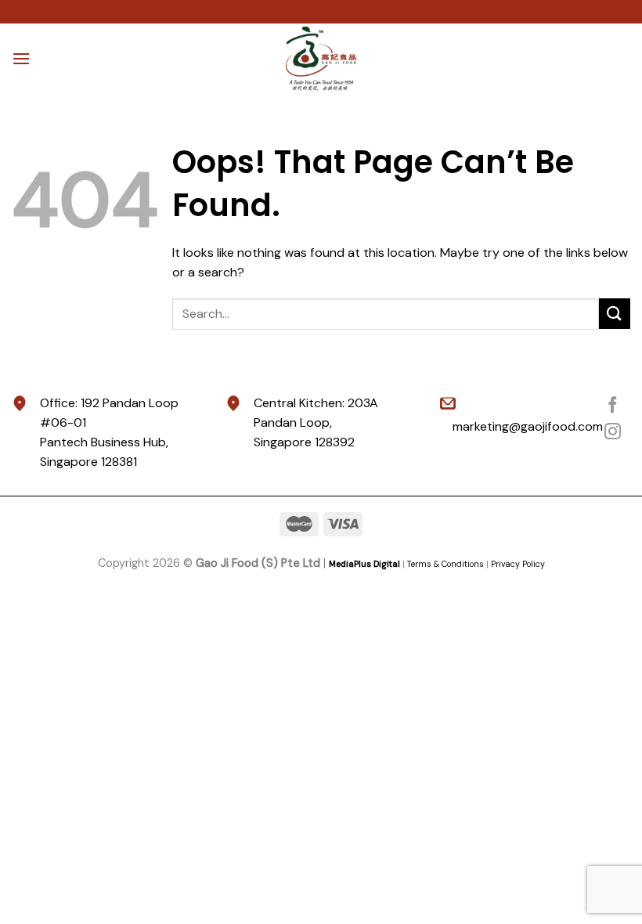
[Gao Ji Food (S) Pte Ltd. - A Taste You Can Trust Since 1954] (321, 58)
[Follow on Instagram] (612, 433)
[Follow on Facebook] (612, 406)
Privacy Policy (518, 563)
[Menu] (21, 58)
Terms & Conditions (445, 563)
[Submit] (614, 313)
